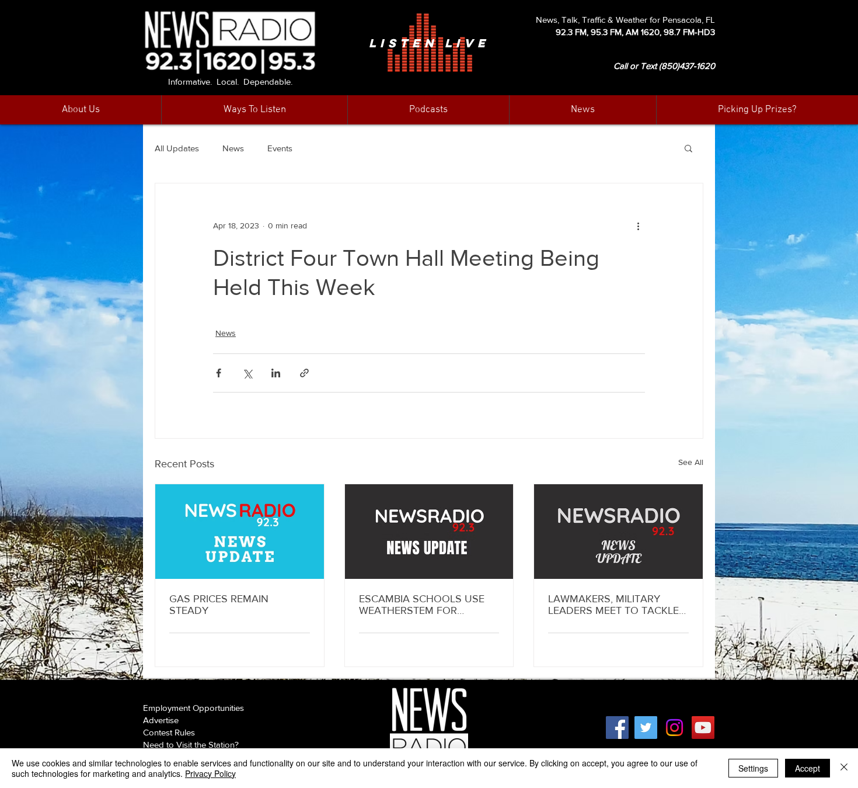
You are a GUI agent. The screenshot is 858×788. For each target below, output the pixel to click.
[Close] (844, 768)
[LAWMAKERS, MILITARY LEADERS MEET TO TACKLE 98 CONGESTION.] (618, 531)
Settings (753, 768)
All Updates (177, 148)
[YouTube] (703, 727)
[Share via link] (304, 373)
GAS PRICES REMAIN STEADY (218, 604)
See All (690, 462)
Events (279, 148)
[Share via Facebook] (218, 373)
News (233, 148)
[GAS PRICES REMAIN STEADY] (239, 531)
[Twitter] (645, 727)
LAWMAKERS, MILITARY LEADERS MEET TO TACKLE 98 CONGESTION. (613, 604)
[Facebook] (617, 727)
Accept (807, 768)
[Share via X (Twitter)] (247, 373)
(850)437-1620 (687, 66)
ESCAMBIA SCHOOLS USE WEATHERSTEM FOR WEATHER (421, 604)
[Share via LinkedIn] (275, 373)
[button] (582, 109)
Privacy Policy (210, 773)
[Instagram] (674, 727)
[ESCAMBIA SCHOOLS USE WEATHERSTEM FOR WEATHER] (429, 531)
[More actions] (638, 225)
